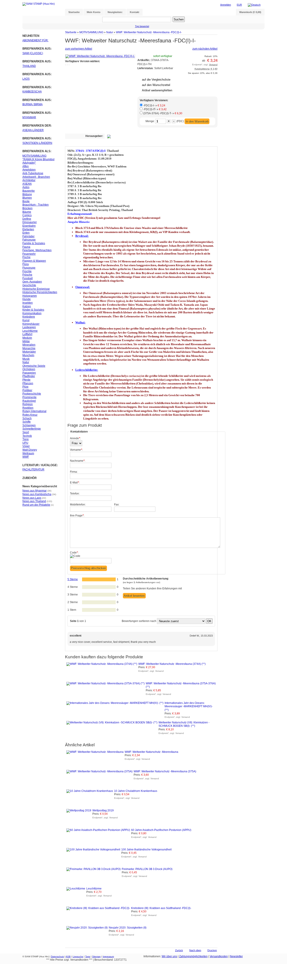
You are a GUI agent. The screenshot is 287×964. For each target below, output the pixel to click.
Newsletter (236, 956)
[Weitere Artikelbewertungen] (143, 72)
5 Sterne (72, 579)
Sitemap (96, 956)
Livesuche (78, 956)
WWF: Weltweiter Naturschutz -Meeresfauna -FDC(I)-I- (149, 32)
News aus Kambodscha (36, 494)
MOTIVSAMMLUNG (91, 32)
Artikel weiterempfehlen (157, 90)
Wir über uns (169, 956)
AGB (68, 956)
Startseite (70, 32)
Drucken (212, 950)
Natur (109, 32)
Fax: (116, 504)
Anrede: (75, 438)
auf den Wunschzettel (156, 85)
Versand (213, 64)
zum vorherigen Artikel (78, 48)
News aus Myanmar (34, 490)
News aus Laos (31, 497)
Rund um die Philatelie (36, 504)
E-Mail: (75, 482)
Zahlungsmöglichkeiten (193, 956)
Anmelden (225, 4)
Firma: (74, 471)
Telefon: (75, 493)
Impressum (108, 956)
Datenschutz (57, 956)
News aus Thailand (34, 501)
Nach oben (195, 950)
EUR (239, 4)
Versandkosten (219, 956)
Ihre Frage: (77, 515)
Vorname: (76, 449)
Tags (87, 956)
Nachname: (77, 460)
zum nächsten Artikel (204, 48)
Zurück (179, 950)
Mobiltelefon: (78, 504)
